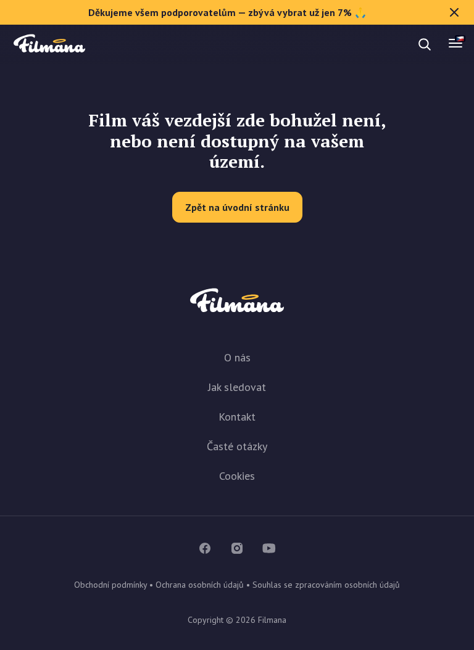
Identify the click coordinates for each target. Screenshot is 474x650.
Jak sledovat (237, 387)
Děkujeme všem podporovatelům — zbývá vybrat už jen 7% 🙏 (227, 12)
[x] (454, 12)
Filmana (49, 44)
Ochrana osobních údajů (200, 584)
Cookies (237, 476)
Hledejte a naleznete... (116, 44)
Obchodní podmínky (110, 584)
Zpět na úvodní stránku (237, 207)
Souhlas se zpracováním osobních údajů (326, 584)
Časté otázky (237, 446)
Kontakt (237, 416)
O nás (237, 357)
